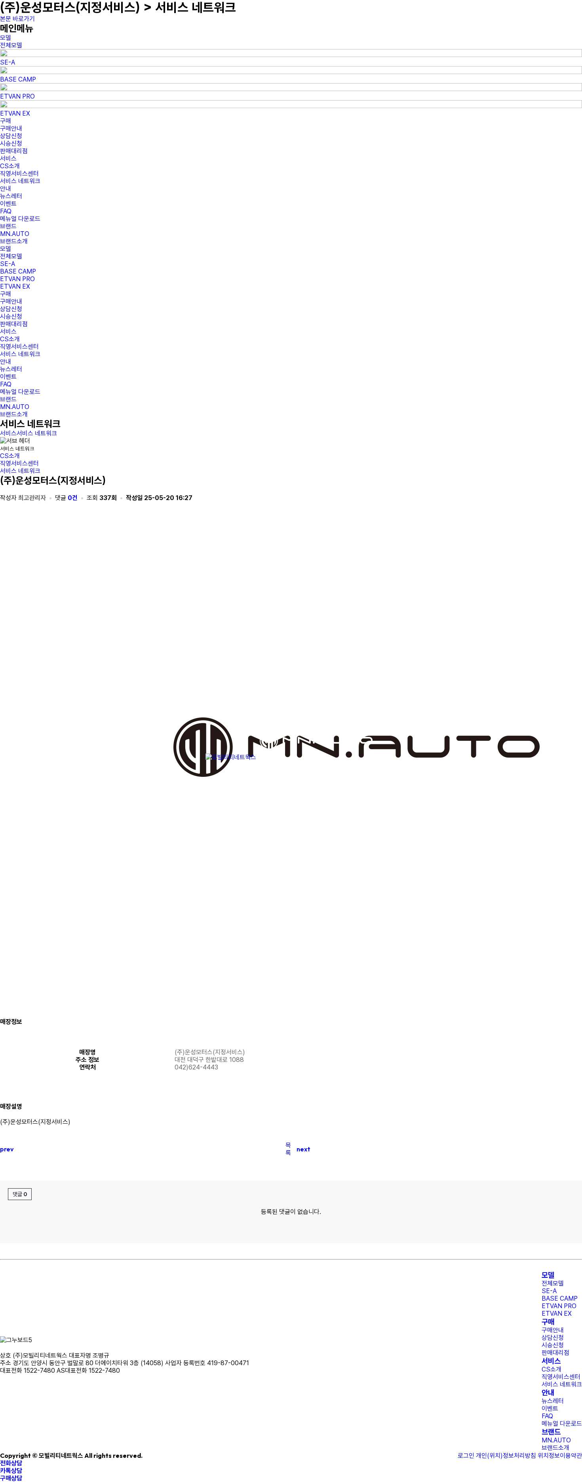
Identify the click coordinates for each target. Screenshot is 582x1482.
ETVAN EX (15, 113)
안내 (548, 1392)
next (303, 1149)
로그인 (466, 1455)
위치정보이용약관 (560, 1455)
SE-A (7, 62)
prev (6, 1149)
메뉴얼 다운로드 (20, 219)
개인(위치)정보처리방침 (506, 1455)
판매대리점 (14, 151)
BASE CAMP (18, 79)
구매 (548, 1321)
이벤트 (8, 203)
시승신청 (11, 143)
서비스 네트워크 (20, 181)
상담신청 (11, 136)
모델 (548, 1275)
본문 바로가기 (17, 19)
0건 (73, 498)
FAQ (5, 211)
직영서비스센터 (19, 173)
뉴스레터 (11, 196)
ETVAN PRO (17, 96)
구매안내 (11, 128)
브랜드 (551, 1431)
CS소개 (10, 166)
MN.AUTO (14, 234)
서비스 (8, 433)
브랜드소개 (14, 241)
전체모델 (11, 45)
